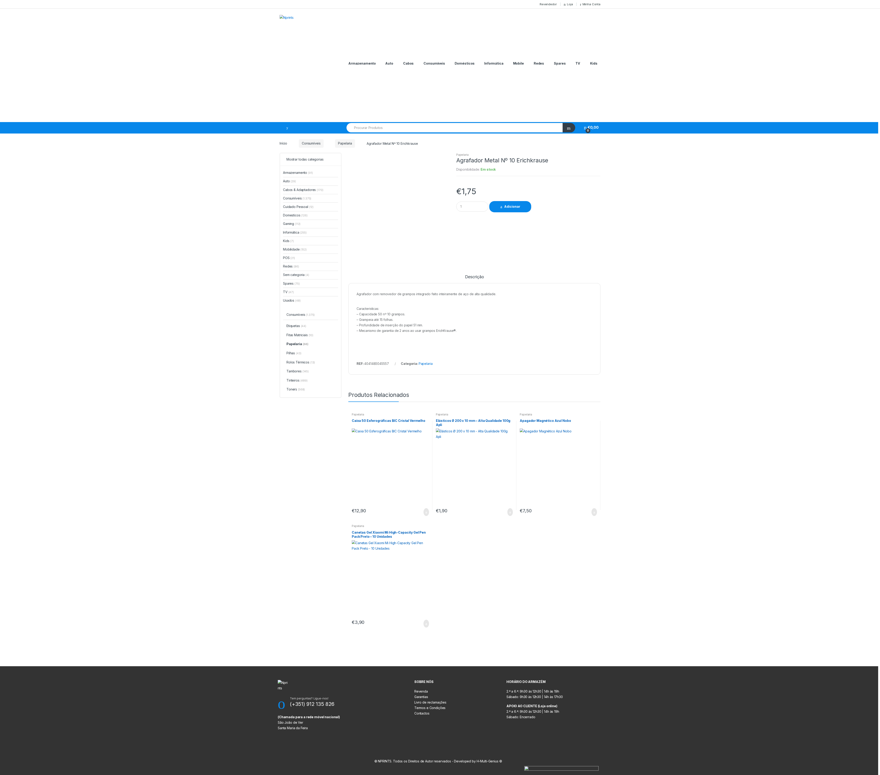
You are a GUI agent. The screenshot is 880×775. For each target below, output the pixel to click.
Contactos (421, 713)
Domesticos (295, 215)
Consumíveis (434, 63)
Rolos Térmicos (300, 362)
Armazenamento (362, 63)
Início (283, 143)
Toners (295, 389)
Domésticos (465, 63)
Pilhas (293, 353)
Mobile (518, 63)
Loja (570, 4)
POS (289, 258)
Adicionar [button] (425, 512)
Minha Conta (591, 4)
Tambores (297, 371)
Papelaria (345, 143)
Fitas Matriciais (299, 335)
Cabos (408, 63)
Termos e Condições (430, 708)
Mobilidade (295, 249)
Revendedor (548, 4)
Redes (539, 63)
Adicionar (512, 206)
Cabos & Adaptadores (303, 190)
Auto (389, 63)
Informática (493, 63)
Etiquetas (296, 326)
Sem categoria (296, 275)
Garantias (421, 697)
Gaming (291, 224)
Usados (291, 300)
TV (577, 63)
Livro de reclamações (430, 702)
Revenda (421, 691)
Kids (593, 63)
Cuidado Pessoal (298, 207)
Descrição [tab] (474, 277)
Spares (560, 63)
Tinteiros (297, 380)
